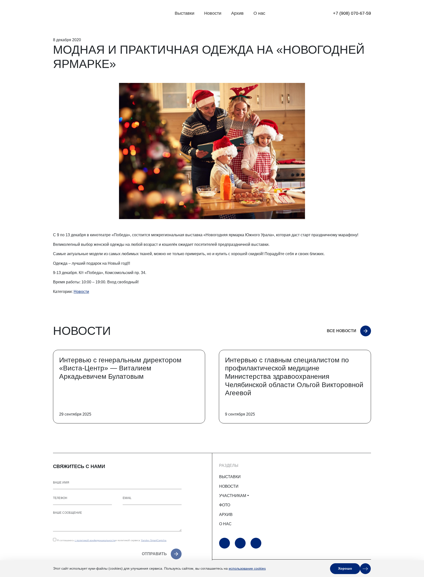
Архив (237, 13)
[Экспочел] (83, 13)
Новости (212, 13)
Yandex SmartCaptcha (153, 540)
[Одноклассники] (240, 543)
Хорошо (345, 568)
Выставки (184, 13)
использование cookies (247, 568)
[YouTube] (224, 543)
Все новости (341, 331)
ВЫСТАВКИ (230, 477)
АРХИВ (226, 514)
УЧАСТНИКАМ (232, 496)
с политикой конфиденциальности (95, 540)
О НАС (225, 524)
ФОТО (224, 505)
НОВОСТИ (228, 486)
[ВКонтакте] (256, 543)
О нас (259, 13)
